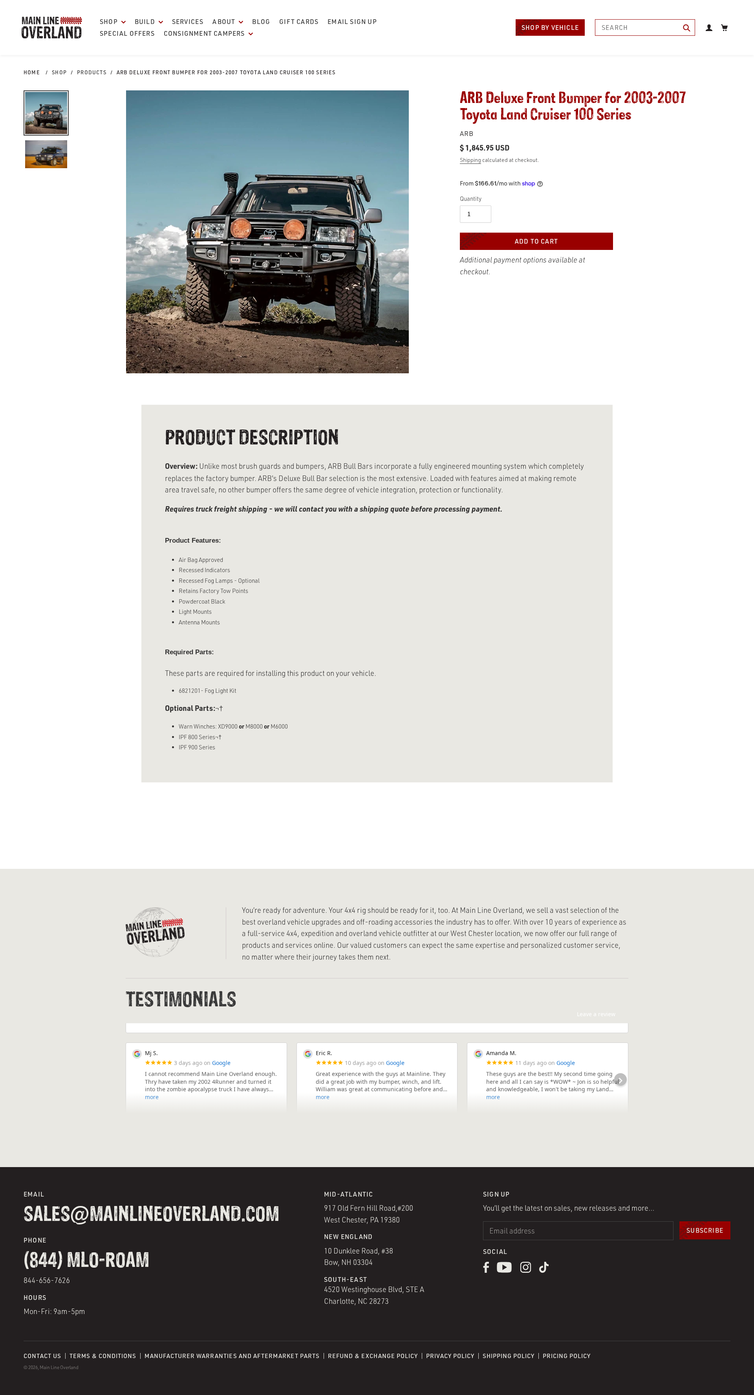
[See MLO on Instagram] (525, 1270)
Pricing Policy (567, 1356)
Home (32, 72)
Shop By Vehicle (550, 27)
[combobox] (645, 27)
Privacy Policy (450, 1356)
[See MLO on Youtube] (504, 1270)
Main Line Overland (59, 1367)
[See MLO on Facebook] (486, 1270)
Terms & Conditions (103, 1356)
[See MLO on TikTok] (544, 1270)
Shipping (470, 159)
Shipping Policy (508, 1356)
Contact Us (42, 1356)
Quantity (470, 198)
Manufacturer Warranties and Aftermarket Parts (232, 1356)
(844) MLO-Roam (86, 1261)
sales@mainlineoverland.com (151, 1215)
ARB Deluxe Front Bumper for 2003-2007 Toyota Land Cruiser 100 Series (226, 72)
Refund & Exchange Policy (373, 1356)
